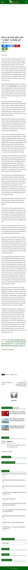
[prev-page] (2, 433)
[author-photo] (14, 398)
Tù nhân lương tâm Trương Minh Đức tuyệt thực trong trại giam (21, 384)
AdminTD (5, 42)
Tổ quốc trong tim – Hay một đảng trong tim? (13, 522)
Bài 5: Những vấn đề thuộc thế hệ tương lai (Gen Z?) (13, 516)
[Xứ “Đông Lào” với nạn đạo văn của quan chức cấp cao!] (5, 413)
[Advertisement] (14, 21)
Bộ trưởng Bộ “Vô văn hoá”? (8, 499)
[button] (2, 2)
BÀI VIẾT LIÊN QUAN (7, 408)
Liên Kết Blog (5, 554)
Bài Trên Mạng (10, 5)
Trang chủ (3, 5)
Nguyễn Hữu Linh (13, 374)
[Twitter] (11, 46)
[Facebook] (5, 46)
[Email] (5, 49)
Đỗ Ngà (7, 374)
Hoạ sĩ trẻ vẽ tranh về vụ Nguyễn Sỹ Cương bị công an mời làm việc (14, 493)
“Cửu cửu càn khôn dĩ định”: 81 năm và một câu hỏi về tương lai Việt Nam (14, 510)
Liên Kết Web (5, 549)
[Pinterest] (17, 46)
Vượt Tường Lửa (6, 457)
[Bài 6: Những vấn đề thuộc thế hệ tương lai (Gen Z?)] (5, 427)
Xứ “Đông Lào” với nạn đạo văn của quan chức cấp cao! (14, 474)
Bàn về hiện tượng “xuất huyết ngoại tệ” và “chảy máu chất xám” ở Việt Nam (14, 504)
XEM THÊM (16, 408)
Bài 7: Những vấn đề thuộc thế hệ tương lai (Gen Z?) (13, 480)
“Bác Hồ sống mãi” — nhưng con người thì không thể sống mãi (13, 527)
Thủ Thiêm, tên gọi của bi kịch (7, 383)
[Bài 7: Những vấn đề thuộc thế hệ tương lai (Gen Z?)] (5, 420)
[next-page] (5, 433)
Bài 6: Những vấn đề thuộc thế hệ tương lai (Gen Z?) (13, 487)
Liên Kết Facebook (6, 560)
